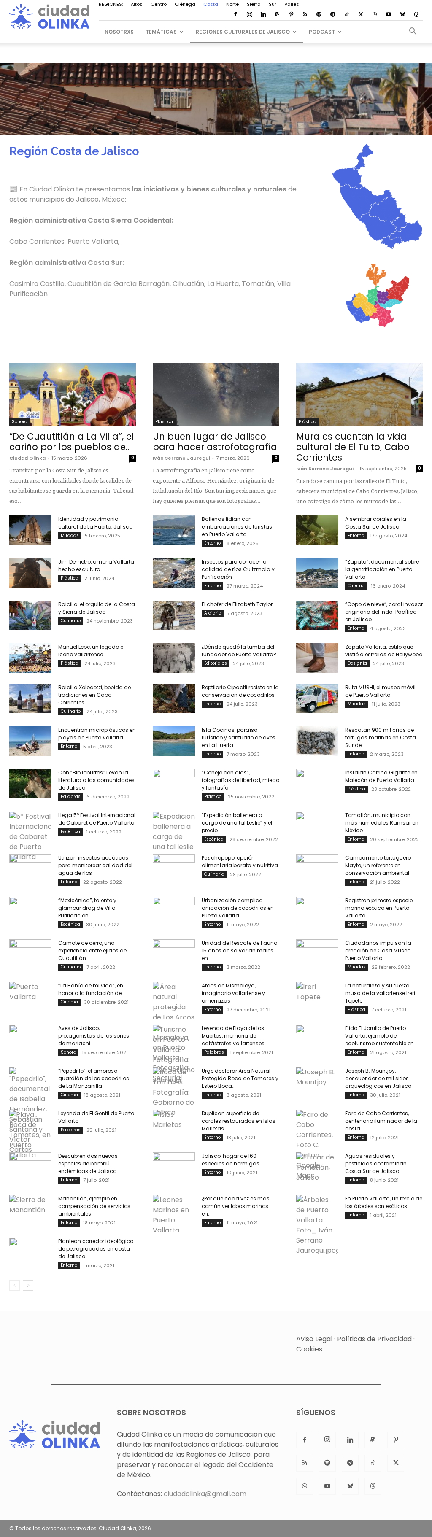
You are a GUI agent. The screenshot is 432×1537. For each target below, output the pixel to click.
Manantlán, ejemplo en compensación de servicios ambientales (94, 1206)
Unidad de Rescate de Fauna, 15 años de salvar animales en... (240, 950)
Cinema (356, 585)
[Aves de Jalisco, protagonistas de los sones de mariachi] (30, 1039)
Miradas (70, 535)
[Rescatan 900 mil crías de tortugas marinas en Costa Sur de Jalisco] (317, 741)
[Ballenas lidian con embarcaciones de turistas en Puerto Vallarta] (174, 530)
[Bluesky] (402, 15)
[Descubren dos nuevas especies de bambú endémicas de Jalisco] (30, 1167)
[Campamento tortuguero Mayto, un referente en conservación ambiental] (317, 869)
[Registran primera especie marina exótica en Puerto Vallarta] (317, 911)
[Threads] (416, 15)
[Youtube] (388, 15)
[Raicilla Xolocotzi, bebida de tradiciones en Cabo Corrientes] (30, 698)
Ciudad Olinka (27, 458)
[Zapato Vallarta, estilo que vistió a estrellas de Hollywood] (317, 658)
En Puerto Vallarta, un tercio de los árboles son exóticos (383, 1202)
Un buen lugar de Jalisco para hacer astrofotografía (215, 441)
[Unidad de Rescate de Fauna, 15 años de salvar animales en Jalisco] (174, 954)
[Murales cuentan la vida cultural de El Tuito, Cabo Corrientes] (359, 394)
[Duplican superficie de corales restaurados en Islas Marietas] (174, 1124)
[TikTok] (346, 15)
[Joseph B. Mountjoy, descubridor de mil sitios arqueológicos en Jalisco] (317, 1082)
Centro (159, 4)
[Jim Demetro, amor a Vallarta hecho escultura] (30, 573)
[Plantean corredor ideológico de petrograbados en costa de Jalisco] (30, 1252)
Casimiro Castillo (37, 284)
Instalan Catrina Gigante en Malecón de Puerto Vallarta (381, 776)
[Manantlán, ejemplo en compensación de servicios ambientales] (30, 1209)
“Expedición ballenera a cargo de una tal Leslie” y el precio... (237, 823)
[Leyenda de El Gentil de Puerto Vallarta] (30, 1135)
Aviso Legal (314, 1339)
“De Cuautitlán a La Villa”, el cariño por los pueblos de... (71, 441)
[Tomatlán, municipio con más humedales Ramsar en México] (317, 826)
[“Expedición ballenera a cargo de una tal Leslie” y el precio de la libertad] (174, 832)
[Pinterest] (291, 15)
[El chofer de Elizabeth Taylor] (174, 615)
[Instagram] (249, 15)
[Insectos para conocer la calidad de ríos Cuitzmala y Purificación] (174, 573)
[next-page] (28, 1285)
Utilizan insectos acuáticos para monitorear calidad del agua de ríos (95, 865)
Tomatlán (258, 284)
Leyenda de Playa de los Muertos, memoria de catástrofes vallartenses (233, 1036)
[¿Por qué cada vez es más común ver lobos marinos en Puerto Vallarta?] (174, 1215)
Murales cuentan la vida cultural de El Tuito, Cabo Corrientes (353, 447)
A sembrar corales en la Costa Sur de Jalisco (375, 522)
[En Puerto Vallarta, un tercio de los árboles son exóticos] (317, 1225)
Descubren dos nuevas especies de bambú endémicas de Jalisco (88, 1163)
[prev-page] (14, 1285)
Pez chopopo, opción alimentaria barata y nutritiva (240, 861)
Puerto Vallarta (93, 241)
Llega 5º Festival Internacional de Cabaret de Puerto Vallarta (96, 819)
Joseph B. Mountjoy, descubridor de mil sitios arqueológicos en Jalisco (378, 1078)
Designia (357, 663)
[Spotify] (319, 15)
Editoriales (215, 663)
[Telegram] (333, 15)
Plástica (164, 421)
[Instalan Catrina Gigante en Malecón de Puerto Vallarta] (317, 783)
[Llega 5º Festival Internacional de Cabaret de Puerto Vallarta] (30, 837)
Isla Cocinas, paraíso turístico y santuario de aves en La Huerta (238, 737)
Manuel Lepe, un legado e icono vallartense (90, 650)
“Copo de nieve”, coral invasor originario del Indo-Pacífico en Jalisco (384, 612)
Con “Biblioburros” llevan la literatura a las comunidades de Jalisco (96, 780)
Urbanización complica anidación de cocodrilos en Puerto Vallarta (238, 908)
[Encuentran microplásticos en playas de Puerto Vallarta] (30, 741)
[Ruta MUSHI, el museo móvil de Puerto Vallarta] (317, 698)
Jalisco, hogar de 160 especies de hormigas (230, 1159)
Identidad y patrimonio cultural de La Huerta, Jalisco (95, 522)
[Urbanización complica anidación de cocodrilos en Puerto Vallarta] (174, 911)
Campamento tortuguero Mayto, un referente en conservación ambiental (378, 865)
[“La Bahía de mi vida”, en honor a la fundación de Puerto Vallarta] (30, 996)
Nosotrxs (119, 31)
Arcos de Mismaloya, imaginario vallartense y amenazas (233, 993)
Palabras (71, 796)
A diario (212, 613)
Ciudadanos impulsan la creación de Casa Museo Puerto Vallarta (378, 950)
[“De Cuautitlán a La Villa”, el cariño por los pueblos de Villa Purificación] (72, 394)
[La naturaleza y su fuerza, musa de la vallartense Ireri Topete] (317, 996)
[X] (360, 15)
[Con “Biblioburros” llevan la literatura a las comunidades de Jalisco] (30, 783)
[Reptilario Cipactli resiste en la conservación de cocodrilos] (174, 698)
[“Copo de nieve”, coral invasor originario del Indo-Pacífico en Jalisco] (317, 615)
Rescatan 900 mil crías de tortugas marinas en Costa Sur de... (380, 737)
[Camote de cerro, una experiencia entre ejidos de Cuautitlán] (30, 954)
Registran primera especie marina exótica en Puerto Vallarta (379, 908)
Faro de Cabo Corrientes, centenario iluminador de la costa (381, 1121)
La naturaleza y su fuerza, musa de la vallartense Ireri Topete (380, 993)
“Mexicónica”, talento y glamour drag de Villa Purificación (87, 908)
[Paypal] (277, 15)
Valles (291, 4)
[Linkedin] (263, 15)
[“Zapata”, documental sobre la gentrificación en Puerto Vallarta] (317, 573)
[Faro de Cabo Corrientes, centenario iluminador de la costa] (317, 1145)
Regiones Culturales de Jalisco (243, 31)
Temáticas (161, 31)
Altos (137, 4)
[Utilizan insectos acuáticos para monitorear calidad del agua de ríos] (30, 869)
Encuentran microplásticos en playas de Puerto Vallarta (97, 733)
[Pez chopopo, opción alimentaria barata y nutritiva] (174, 869)
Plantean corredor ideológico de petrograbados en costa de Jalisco (95, 1249)
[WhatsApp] (374, 15)
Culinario (71, 620)
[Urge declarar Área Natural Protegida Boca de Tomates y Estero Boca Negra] (174, 1092)
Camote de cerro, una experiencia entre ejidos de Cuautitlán (92, 950)
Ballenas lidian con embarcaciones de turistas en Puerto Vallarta (237, 526)
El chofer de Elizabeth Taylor (237, 604)
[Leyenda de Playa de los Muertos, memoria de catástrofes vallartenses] (174, 1055)
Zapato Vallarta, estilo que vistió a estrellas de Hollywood (384, 650)
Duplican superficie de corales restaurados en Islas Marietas (238, 1121)
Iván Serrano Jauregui (181, 458)
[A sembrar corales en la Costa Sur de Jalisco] (317, 530)
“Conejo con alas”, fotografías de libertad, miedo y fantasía (240, 780)
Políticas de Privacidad (374, 1339)
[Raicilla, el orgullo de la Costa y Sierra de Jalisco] (30, 615)
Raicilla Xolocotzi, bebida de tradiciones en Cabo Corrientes (94, 695)
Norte (232, 4)
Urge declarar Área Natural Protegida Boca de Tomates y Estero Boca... (240, 1078)
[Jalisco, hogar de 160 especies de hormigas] (174, 1167)
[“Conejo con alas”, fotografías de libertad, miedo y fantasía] (174, 783)
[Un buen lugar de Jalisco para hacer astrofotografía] (216, 394)
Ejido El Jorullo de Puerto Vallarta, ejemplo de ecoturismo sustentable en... (381, 1036)
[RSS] (305, 15)
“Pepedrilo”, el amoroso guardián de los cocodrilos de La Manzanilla (93, 1078)
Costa (210, 4)
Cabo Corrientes (37, 241)
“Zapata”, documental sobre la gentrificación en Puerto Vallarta (382, 569)
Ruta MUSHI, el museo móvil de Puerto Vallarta (380, 691)
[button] (412, 32)
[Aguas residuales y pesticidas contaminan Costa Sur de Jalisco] (317, 1167)
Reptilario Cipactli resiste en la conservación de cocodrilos (240, 691)
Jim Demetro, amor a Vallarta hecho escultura (96, 565)
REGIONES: (111, 4)
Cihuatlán (188, 284)
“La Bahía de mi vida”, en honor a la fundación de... (91, 989)
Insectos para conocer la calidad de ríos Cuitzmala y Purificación (238, 569)
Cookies (309, 1349)
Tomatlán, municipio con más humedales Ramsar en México (381, 823)
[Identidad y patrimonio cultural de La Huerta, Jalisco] (30, 530)
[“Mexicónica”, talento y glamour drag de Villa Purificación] (30, 911)
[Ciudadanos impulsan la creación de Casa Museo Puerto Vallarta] (317, 954)
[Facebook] (235, 15)
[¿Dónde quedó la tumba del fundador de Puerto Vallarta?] (174, 658)
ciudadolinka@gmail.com (205, 1494)
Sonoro (19, 421)
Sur (272, 4)
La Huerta (223, 284)
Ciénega (185, 4)
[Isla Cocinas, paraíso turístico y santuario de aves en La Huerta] (174, 741)
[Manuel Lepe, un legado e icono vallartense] (30, 658)
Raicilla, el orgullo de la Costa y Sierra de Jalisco (96, 608)
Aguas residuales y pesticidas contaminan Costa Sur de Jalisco (376, 1163)
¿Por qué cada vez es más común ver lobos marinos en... (236, 1206)
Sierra (254, 4)
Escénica (70, 831)
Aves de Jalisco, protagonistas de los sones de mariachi (93, 1036)
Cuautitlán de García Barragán (119, 284)
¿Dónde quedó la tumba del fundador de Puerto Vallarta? (239, 650)
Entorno (212, 543)
